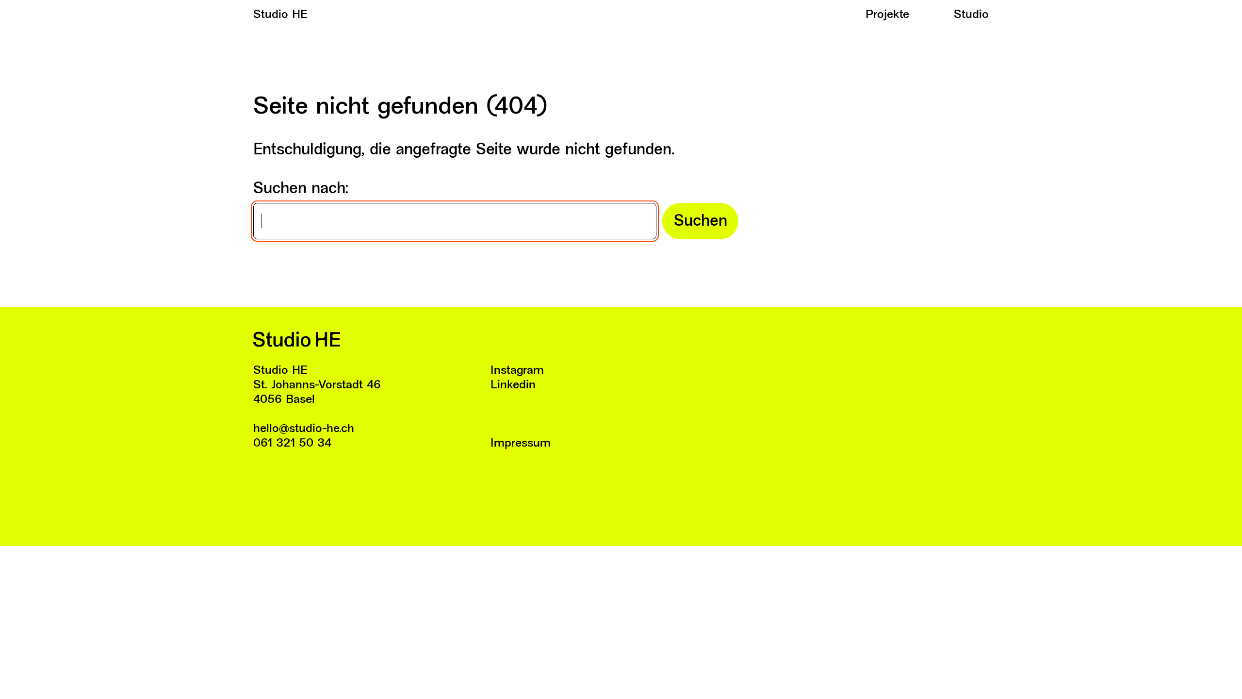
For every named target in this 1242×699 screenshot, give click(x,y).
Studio (971, 15)
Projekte (887, 15)
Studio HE (280, 15)
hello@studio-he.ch (303, 429)
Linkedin (513, 385)
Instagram (517, 371)
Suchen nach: (300, 189)
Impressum (520, 443)
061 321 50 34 (292, 443)
